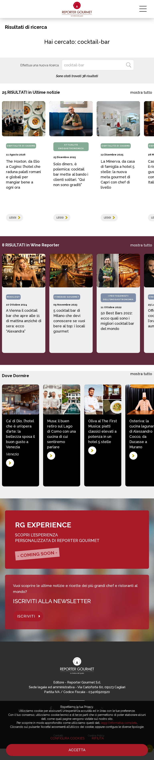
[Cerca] (128, 65)
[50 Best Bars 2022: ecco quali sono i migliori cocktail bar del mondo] (118, 270)
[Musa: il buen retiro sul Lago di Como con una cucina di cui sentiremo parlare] (61, 399)
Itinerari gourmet (66, 297)
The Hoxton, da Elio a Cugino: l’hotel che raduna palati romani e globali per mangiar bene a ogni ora (23, 174)
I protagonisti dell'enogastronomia (118, 298)
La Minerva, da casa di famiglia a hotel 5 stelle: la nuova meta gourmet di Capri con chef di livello (118, 174)
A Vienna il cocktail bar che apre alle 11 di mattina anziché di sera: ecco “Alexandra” (23, 320)
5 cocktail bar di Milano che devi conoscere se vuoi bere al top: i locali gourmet (69, 320)
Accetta (77, 750)
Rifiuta (98, 738)
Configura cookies (67, 738)
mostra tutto (141, 92)
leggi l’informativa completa (119, 722)
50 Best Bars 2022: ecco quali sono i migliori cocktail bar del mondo (117, 321)
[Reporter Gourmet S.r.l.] (77, 9)
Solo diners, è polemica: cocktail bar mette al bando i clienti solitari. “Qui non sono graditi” (70, 174)
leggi (12, 217)
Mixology (13, 297)
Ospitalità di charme (21, 146)
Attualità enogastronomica (71, 146)
